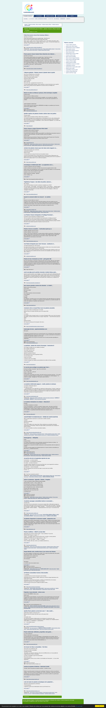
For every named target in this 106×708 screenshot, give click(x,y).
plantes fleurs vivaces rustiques (36, 211)
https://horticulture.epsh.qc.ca (32, 241)
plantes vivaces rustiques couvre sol (36, 144)
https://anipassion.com (30, 529)
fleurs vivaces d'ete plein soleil (72, 59)
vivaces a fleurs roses (70, 55)
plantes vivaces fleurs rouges (44, 50)
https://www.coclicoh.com (31, 162)
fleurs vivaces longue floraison (72, 58)
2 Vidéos (30, 31)
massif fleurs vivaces (70, 65)
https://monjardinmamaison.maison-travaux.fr (35, 326)
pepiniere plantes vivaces (46, 454)
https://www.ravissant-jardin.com (32, 679)
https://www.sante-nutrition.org (32, 513)
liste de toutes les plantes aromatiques (36, 692)
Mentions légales (30, 700)
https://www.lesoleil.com (31, 305)
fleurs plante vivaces (35, 212)
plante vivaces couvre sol (37, 145)
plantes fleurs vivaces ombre (72, 53)
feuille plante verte (45, 568)
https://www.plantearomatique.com (33, 690)
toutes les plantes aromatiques (38, 693)
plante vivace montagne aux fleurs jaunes (46, 629)
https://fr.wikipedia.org (30, 452)
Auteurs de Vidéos (42, 18)
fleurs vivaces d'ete (44, 212)
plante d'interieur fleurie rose (48, 475)
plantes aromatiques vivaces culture (51, 433)
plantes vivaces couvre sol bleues (48, 144)
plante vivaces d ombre (46, 455)
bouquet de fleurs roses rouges (30, 547)
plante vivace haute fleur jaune (33, 629)
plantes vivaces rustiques (47, 497)
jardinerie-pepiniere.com (31, 226)
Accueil (26, 18)
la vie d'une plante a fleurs (49, 514)
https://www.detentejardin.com (32, 381)
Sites (36, 18)
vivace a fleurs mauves (71, 44)
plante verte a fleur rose (32, 498)
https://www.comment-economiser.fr (33, 586)
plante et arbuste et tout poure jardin (37, 605)
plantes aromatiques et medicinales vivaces (37, 433)
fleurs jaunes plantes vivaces (49, 48)
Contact (68, 18)
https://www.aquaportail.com (31, 644)
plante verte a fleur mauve (71, 46)
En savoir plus (79, 706)
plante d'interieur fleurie (48, 476)
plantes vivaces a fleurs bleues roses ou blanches (38, 546)
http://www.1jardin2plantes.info (32, 396)
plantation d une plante (48, 607)
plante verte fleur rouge (71, 72)
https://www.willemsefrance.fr (32, 89)
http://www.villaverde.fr (30, 414)
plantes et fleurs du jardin (44, 627)
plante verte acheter (52, 568)
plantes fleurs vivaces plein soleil (48, 589)
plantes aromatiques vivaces (52, 434)
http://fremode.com (30, 142)
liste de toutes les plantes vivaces (48, 692)
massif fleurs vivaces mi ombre (72, 63)
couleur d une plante (52, 515)
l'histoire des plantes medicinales (36, 397)
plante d (32, 399)
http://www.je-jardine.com (31, 209)
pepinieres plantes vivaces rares (35, 454)
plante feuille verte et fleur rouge (37, 588)
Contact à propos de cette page (67, 700)
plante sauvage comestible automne (40, 515)
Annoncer (62, 18)
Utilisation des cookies (55, 700)
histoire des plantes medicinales (48, 397)
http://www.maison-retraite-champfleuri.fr (34, 47)
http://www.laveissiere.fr (30, 364)
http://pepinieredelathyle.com (32, 342)
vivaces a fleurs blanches (71, 71)
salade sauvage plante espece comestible (36, 514)
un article (56, 18)
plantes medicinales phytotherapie (40, 399)
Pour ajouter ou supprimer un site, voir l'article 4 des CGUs (35, 701)
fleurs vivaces (28, 16)
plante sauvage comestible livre (49, 588)
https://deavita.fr (29, 125)
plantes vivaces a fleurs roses (43, 498)
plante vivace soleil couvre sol (47, 145)
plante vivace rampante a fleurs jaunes (36, 48)
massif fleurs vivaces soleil (72, 69)
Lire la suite (26, 44)
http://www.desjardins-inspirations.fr (33, 282)
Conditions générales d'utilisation (42, 700)
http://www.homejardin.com (31, 110)
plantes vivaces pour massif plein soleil (35, 607)
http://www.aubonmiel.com (31, 545)
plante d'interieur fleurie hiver (36, 475)
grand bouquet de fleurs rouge (43, 547)
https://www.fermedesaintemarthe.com (33, 432)
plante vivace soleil (70, 68)
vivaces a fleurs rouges (71, 60)
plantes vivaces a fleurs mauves (32, 50)
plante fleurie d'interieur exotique (35, 476)
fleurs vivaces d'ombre (71, 56)
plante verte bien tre (37, 589)
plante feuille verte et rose (35, 568)
